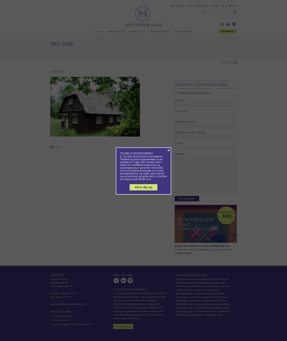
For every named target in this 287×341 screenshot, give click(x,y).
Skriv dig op (143, 187)
